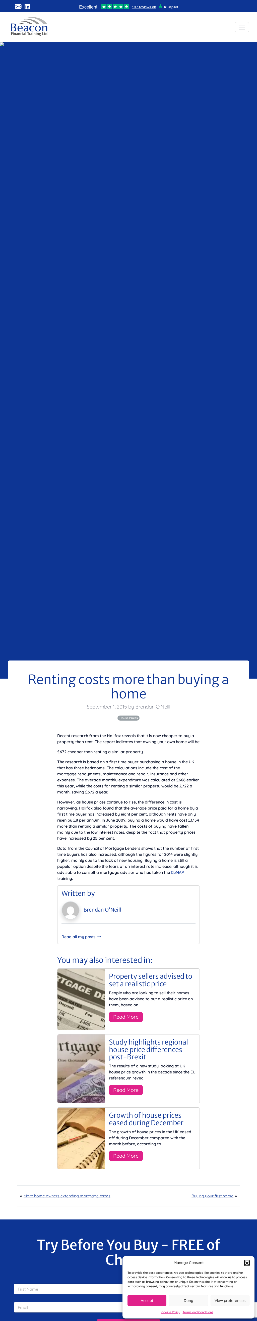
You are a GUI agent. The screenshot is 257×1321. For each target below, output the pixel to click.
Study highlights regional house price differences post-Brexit (148, 1049)
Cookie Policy (170, 1312)
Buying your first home (212, 1195)
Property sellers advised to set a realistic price (150, 980)
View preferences (230, 1300)
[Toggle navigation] (242, 27)
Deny (188, 1300)
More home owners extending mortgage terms (67, 1195)
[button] (246, 1262)
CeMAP (177, 872)
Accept (147, 1300)
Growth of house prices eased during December (146, 1119)
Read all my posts (78, 936)
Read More (126, 1017)
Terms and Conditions (198, 1312)
